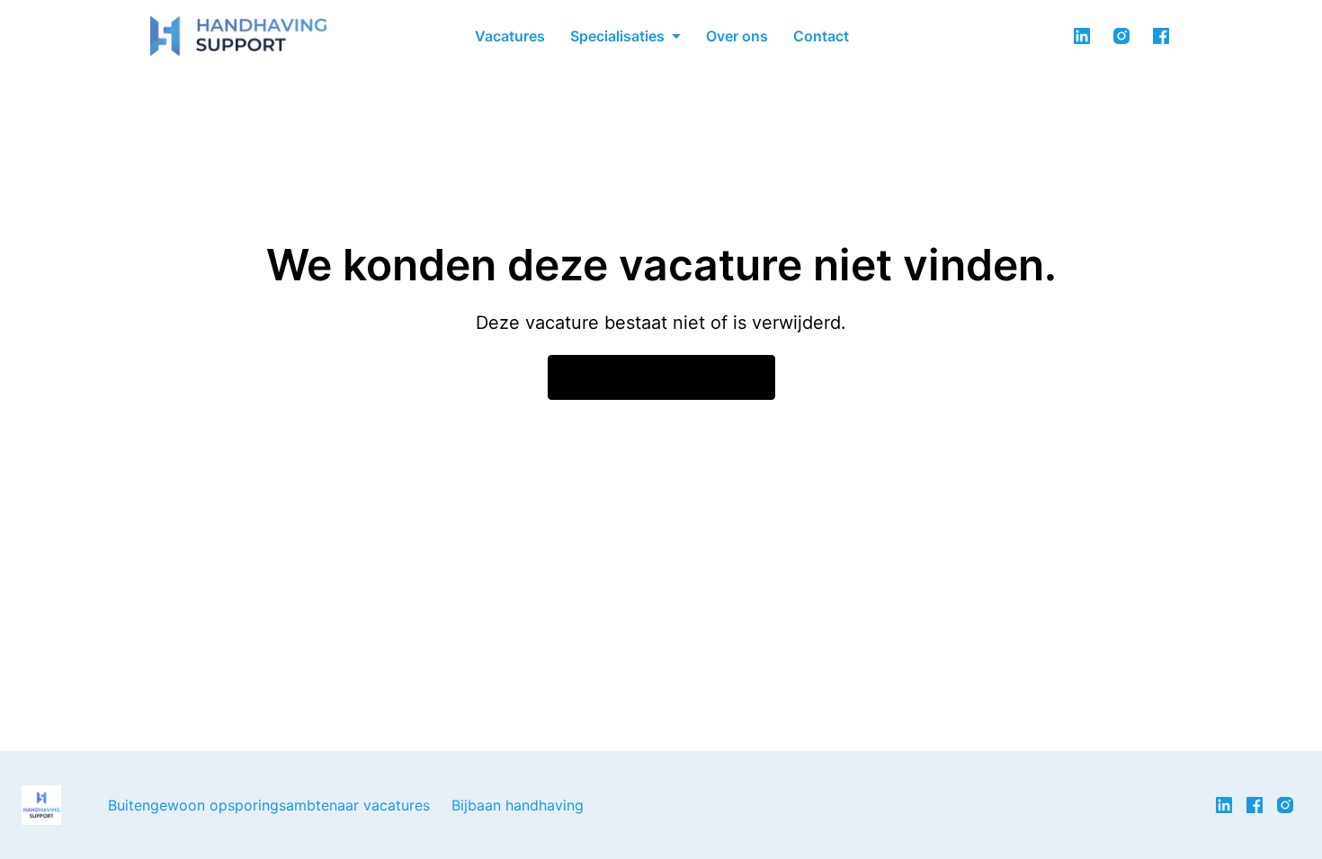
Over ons (737, 36)
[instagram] (1121, 36)
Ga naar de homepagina (661, 377)
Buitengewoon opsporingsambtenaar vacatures (269, 805)
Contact (821, 36)
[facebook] (1161, 36)
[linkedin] (1082, 36)
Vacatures (510, 36)
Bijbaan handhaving (517, 805)
